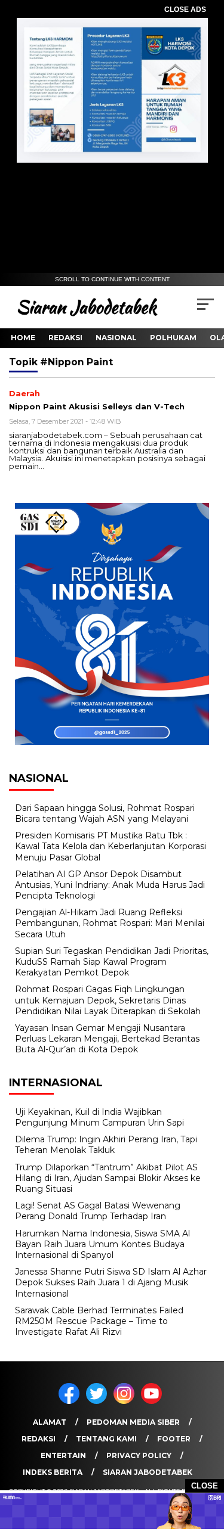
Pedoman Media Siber (133, 1422)
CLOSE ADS (185, 9)
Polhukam (173, 337)
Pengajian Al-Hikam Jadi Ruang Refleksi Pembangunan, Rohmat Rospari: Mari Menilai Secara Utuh (109, 923)
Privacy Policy (138, 1455)
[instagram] (126, 1401)
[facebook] (71, 1401)
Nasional (116, 337)
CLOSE (204, 1485)
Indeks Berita (52, 1472)
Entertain (63, 1455)
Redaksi (65, 337)
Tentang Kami (106, 1438)
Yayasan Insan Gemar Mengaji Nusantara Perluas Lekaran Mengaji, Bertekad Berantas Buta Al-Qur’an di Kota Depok (107, 1039)
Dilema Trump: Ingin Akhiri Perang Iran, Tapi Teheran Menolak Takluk (106, 1144)
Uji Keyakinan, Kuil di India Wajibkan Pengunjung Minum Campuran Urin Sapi (99, 1117)
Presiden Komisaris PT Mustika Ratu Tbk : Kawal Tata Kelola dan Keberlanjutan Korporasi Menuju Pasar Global (110, 846)
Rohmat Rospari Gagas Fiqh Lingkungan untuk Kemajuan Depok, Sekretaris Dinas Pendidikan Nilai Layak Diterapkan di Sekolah (108, 1000)
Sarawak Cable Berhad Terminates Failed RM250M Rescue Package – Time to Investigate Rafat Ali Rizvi (99, 1321)
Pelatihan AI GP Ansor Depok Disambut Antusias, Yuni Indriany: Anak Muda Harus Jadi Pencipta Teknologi (110, 885)
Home (23, 337)
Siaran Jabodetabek (147, 1472)
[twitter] (98, 1401)
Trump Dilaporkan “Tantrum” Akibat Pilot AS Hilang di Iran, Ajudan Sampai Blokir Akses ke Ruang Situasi (108, 1178)
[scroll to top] (207, 1463)
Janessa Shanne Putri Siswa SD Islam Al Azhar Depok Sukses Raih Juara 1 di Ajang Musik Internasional (111, 1282)
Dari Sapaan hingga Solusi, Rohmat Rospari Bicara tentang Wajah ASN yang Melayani (105, 813)
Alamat (49, 1422)
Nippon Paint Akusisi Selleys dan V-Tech (97, 406)
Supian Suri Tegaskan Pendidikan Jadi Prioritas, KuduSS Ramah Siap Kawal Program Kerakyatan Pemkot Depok (111, 962)
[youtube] (153, 1401)
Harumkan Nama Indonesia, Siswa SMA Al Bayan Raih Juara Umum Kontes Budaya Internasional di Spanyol (102, 1244)
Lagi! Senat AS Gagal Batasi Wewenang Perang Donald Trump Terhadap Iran (97, 1211)
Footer (174, 1438)
